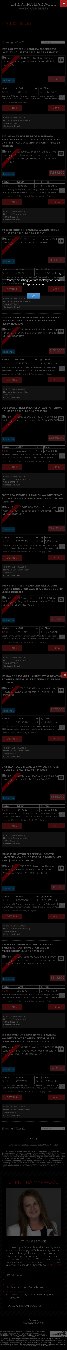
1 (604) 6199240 (10, 123)
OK (33, 295)
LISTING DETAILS (12, 108)
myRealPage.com (34, 1323)
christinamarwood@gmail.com (24, 1287)
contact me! (54, 1265)
